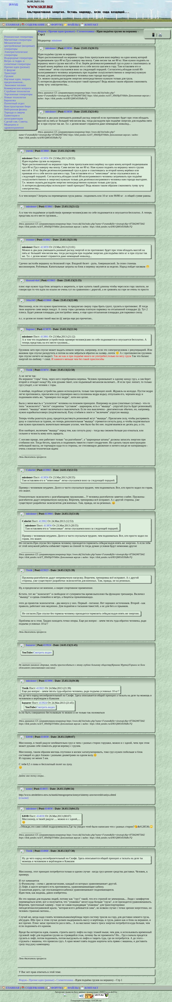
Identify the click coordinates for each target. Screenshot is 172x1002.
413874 (44, 369)
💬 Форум (54, 24)
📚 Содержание (33, 24)
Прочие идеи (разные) (17, 67)
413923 (44, 570)
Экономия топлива (15, 85)
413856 (68, 48)
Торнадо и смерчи (14, 112)
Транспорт (10, 73)
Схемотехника (85, 31)
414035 (44, 788)
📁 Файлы (71, 24)
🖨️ (160, 35)
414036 (49, 808)
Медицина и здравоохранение (14, 126)
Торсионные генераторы (18, 94)
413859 (68, 111)
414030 (44, 736)
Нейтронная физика (15, 109)
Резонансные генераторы (18, 36)
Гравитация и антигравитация (13, 117)
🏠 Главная (11, 24)
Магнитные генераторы (18, 39)
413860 (45, 150)
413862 (46, 239)
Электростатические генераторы (16, 53)
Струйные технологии (17, 91)
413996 (49, 680)
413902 (47, 470)
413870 (47, 329)
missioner (57, 40)
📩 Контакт (89, 24)
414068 (44, 850)
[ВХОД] (13, 4)
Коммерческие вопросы (17, 88)
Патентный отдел (14, 103)
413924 (47, 645)
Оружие (8, 76)
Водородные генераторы (18, 58)
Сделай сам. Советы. (16, 121)
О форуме (9, 70)
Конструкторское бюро (17, 106)
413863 (51, 280)
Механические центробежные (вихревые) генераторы (19, 45)
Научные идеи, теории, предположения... (17, 81)
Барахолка (10, 100)
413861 (49, 206)
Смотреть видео (42, 652)
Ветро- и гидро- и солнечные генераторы (17, 62)
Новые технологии (15, 97)
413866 (47, 300)
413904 (49, 513)
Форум (42, 31)
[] (23, 797)
